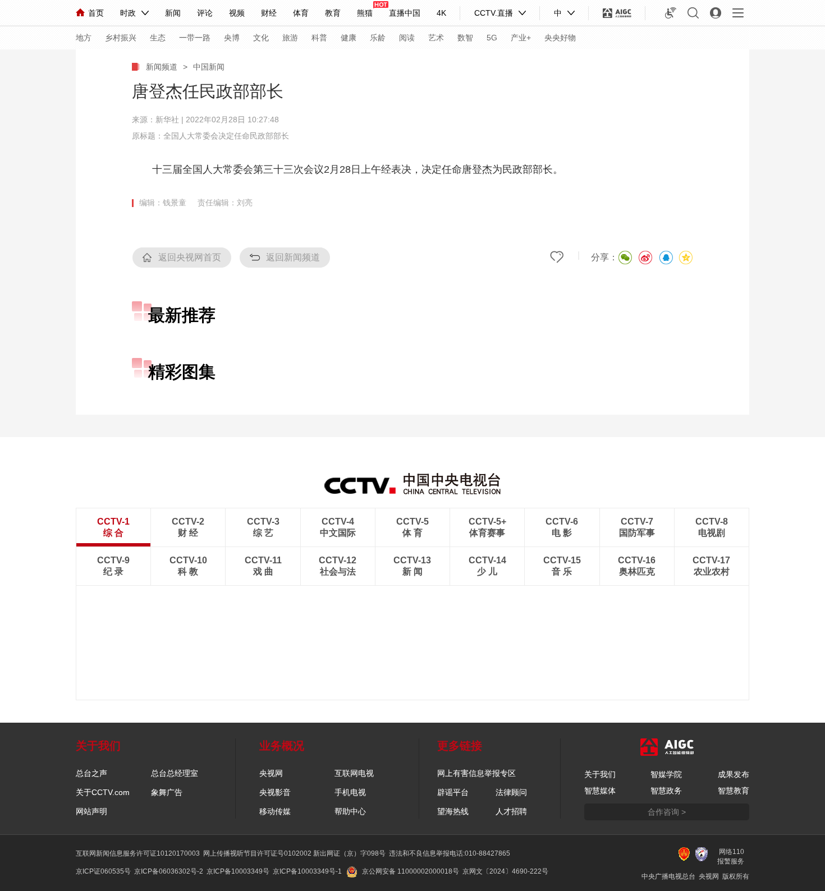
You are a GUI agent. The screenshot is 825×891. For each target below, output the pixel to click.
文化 (261, 37)
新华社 (167, 119)
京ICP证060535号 (103, 871)
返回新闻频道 (293, 257)
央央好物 (560, 37)
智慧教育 (733, 790)
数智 (465, 37)
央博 (232, 37)
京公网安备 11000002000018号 (410, 871)
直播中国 (404, 12)
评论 (205, 12)
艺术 (436, 37)
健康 (348, 37)
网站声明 (91, 811)
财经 (269, 12)
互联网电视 (354, 773)
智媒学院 (666, 774)
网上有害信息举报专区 (476, 773)
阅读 (407, 37)
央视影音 (275, 792)
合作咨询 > (667, 811)
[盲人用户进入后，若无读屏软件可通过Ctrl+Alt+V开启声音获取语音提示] (670, 13)
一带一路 (194, 37)
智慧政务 (666, 790)
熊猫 (365, 12)
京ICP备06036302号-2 (168, 871)
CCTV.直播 (493, 12)
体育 (301, 12)
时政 (128, 12)
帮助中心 (350, 811)
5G (492, 37)
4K (441, 12)
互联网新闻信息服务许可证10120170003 (138, 853)
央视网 (271, 773)
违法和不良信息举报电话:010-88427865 (449, 853)
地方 (83, 37)
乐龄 (378, 37)
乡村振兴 (120, 37)
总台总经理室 (174, 773)
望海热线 (453, 811)
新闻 (173, 12)
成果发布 (733, 774)
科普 (319, 37)
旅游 (290, 37)
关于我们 (600, 774)
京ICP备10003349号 (238, 871)
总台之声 (91, 773)
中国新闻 (208, 67)
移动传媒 (275, 811)
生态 (158, 37)
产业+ (521, 37)
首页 (96, 12)
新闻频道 (161, 67)
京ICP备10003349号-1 (307, 871)
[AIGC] (617, 13)
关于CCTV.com (103, 792)
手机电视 (350, 792)
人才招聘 (511, 811)
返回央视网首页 (189, 257)
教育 (333, 12)
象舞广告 (166, 792)
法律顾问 (511, 792)
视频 (237, 12)
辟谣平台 (453, 792)
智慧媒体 (600, 790)
